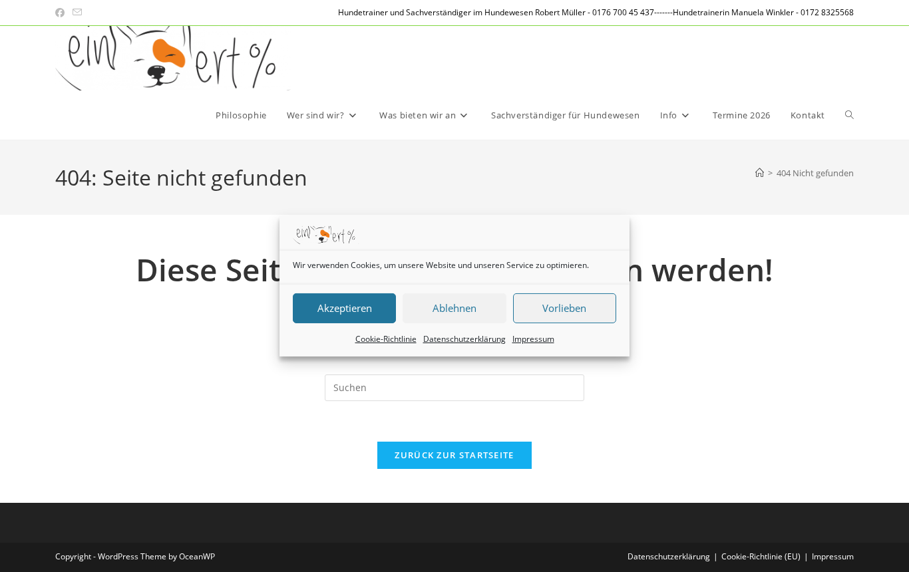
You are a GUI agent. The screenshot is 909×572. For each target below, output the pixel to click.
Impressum (533, 339)
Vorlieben (564, 308)
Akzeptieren (344, 308)
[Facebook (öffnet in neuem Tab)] (62, 12)
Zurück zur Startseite (454, 455)
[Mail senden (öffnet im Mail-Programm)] (77, 12)
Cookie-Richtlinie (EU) (761, 556)
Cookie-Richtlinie (386, 339)
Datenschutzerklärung (464, 339)
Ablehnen (454, 308)
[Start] (759, 173)
